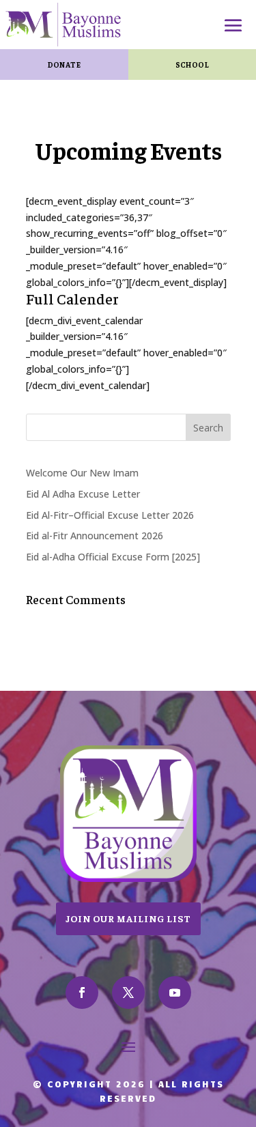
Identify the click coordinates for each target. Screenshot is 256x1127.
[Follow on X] (128, 992)
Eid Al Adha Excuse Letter (83, 493)
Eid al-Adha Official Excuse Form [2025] (113, 556)
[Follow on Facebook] (82, 992)
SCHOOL (192, 64)
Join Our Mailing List (128, 918)
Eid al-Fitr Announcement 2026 (94, 535)
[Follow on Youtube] (174, 992)
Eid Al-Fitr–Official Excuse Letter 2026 (110, 515)
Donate (64, 64)
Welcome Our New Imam (82, 472)
